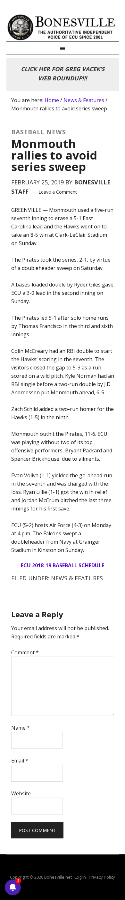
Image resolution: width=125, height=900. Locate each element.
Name (20, 727)
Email (19, 760)
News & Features (77, 578)
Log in (80, 877)
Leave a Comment (57, 192)
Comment (25, 652)
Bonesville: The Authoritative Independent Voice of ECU (62, 27)
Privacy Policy (102, 877)
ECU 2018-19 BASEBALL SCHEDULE (62, 565)
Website (21, 793)
